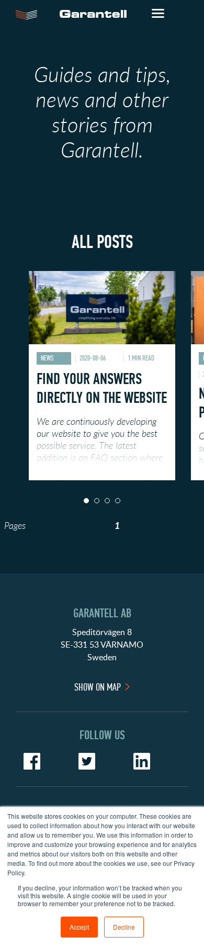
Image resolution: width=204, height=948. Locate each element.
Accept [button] (79, 926)
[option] (102, 375)
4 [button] (117, 500)
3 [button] (107, 500)
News (47, 358)
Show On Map (97, 687)
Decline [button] (124, 926)
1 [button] (86, 500)
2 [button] (96, 500)
